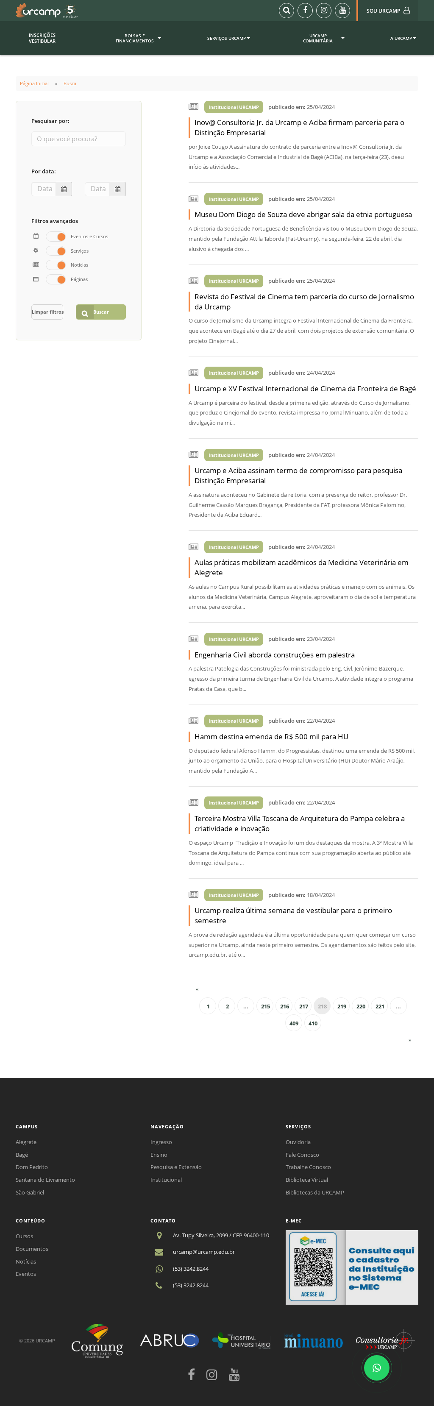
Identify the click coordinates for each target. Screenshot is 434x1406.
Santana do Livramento (45, 1179)
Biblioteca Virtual (307, 1179)
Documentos (32, 1249)
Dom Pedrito (32, 1167)
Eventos (26, 1274)
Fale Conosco (302, 1154)
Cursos (24, 1236)
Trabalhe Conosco (308, 1167)
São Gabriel (30, 1192)
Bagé (22, 1154)
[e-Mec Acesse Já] (352, 1266)
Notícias (26, 1261)
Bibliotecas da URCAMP (315, 1192)
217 (303, 1006)
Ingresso (161, 1142)
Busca (70, 83)
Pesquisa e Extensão (176, 1167)
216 (284, 1006)
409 (293, 1023)
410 (313, 1023)
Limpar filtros (48, 312)
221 (380, 1006)
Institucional (166, 1179)
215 (265, 1006)
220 (360, 1006)
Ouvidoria (298, 1142)
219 (341, 1006)
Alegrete (26, 1142)
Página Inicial (34, 83)
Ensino (158, 1154)
